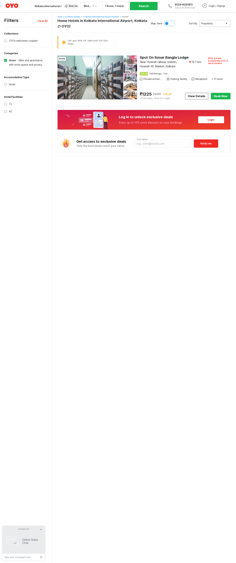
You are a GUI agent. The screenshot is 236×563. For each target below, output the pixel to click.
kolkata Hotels (72, 16)
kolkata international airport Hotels (101, 16)
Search (144, 6)
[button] (42, 21)
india (60, 16)
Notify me (206, 143)
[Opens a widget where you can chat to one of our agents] (23, 543)
